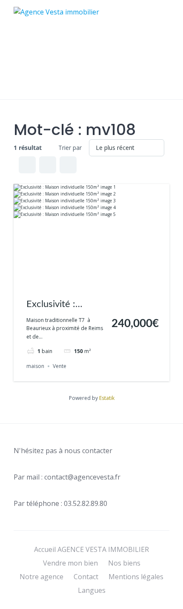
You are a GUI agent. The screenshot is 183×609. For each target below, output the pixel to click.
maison (35, 366)
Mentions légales (136, 576)
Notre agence (41, 576)
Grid (27, 164)
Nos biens (124, 563)
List (47, 164)
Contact (86, 576)
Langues (92, 590)
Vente (59, 366)
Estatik (106, 398)
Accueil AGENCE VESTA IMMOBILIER (91, 549)
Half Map (68, 164)
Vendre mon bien (70, 563)
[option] (161, 602)
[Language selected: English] (161, 601)
